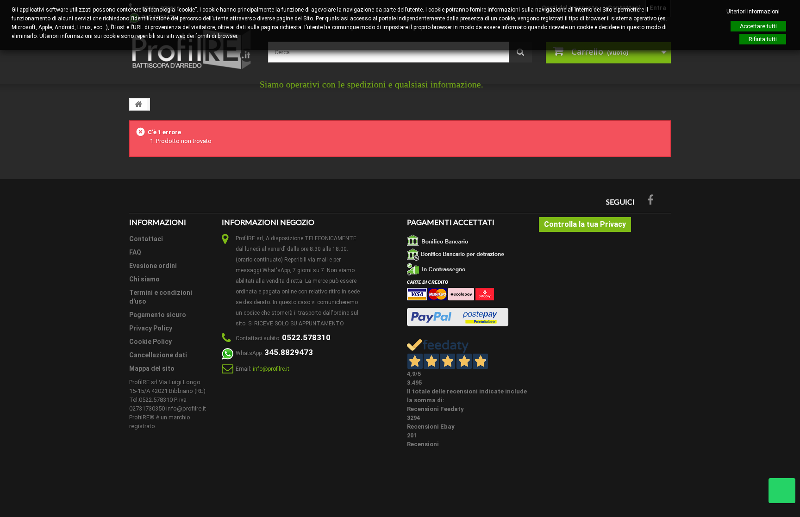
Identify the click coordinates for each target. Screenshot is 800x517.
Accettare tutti (758, 26)
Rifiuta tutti (763, 39)
